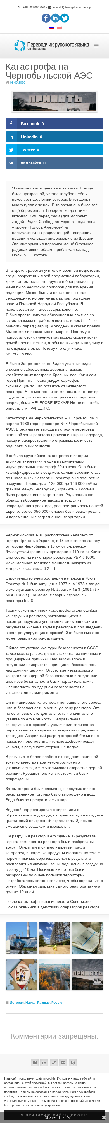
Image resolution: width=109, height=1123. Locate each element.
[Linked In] (44, 1062)
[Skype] (73, 1062)
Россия (57, 1003)
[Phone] (54, 1062)
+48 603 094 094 (33, 7)
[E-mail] (63, 1062)
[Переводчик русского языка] (52, 45)
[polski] (59, 28)
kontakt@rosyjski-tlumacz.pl (72, 7)
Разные (43, 1003)
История (17, 1003)
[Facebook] (35, 1062)
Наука (30, 1003)
